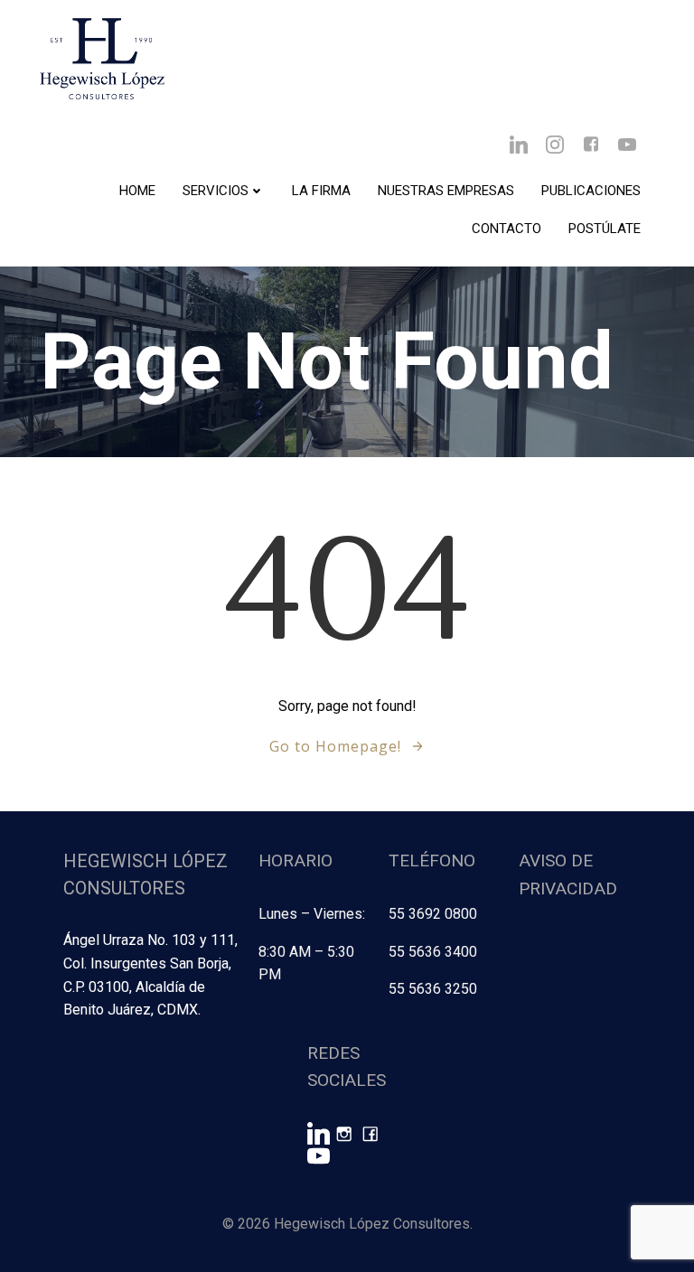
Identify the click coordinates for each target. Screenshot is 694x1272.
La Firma (321, 190)
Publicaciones (591, 190)
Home (137, 190)
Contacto (506, 228)
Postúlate (604, 228)
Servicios (216, 190)
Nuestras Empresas (446, 190)
